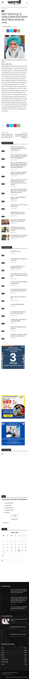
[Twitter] (11, 30)
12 (11, 544)
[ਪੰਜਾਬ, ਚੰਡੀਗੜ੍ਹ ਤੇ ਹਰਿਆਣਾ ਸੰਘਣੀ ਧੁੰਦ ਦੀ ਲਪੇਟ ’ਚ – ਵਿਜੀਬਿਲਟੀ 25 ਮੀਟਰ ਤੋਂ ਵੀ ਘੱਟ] (5, 276)
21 (19, 547)
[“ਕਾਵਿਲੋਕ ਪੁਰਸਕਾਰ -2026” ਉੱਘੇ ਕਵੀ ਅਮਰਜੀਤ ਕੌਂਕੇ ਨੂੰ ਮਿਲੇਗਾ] (5, 321)
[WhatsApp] (18, 30)
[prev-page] (2, 243)
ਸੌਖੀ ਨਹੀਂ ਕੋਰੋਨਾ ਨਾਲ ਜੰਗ (16, 251)
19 (11, 547)
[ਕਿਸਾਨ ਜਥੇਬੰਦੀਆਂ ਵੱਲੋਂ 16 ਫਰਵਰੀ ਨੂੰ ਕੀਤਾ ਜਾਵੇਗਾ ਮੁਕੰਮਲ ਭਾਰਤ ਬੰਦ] (5, 314)
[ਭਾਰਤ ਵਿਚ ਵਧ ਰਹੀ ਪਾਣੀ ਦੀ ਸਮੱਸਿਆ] (5, 636)
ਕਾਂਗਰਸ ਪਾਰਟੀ (8, 505)
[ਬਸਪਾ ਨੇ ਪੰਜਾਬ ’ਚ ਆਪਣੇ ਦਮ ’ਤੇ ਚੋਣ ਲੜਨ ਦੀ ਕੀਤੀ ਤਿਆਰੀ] (5, 207)
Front (3, 151)
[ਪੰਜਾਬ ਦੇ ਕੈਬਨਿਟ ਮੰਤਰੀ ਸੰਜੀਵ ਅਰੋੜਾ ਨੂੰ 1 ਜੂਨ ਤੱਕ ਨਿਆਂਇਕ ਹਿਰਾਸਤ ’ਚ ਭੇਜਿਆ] (5, 291)
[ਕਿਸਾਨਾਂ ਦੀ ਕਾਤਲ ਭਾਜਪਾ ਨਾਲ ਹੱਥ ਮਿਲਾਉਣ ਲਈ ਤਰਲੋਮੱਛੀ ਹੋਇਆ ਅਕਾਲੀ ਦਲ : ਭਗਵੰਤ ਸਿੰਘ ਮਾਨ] (5, 149)
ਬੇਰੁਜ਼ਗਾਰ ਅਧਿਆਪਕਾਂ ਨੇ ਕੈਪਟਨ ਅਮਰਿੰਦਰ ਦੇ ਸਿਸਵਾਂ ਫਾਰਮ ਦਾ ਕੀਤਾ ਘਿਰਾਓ (8, 136)
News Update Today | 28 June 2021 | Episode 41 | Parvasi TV (21, 136)
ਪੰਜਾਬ (6, 7)
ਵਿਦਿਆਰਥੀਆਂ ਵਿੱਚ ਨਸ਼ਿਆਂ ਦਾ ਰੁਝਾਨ (18, 627)
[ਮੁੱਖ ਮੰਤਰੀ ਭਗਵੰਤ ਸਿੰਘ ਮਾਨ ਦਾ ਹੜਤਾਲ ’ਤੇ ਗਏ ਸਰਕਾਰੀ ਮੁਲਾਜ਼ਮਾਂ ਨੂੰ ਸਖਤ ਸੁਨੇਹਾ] (5, 237)
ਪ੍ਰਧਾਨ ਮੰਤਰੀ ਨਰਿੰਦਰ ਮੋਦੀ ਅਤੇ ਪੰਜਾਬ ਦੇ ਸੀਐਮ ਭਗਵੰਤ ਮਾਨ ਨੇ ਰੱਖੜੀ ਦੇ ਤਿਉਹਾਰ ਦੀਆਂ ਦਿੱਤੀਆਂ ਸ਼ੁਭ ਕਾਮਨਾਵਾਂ (19, 191)
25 (7, 550)
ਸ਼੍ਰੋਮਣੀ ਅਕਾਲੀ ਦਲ (9, 508)
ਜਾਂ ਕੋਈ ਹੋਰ (7, 512)
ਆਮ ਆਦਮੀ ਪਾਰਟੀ (9, 503)
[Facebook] (8, 30)
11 (7, 544)
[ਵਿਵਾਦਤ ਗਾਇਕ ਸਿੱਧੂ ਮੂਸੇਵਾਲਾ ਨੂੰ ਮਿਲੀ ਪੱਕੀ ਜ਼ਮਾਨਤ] (5, 329)
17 (3, 547)
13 (15, 544)
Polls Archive (5, 522)
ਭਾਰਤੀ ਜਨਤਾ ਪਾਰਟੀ (9, 510)
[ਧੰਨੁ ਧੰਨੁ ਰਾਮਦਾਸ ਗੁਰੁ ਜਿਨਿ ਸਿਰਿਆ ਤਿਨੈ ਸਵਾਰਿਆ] (5, 621)
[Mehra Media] (3, 27)
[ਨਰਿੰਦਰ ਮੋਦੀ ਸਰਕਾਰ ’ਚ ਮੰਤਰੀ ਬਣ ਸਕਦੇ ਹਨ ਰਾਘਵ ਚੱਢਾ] (5, 261)
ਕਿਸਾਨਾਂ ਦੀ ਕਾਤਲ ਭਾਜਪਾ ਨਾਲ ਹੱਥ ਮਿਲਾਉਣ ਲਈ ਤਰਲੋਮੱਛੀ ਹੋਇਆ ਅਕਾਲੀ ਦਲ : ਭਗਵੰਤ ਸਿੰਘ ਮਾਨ (18, 148)
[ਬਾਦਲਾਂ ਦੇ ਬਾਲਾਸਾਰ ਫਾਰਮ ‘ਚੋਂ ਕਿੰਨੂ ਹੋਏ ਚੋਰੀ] (5, 299)
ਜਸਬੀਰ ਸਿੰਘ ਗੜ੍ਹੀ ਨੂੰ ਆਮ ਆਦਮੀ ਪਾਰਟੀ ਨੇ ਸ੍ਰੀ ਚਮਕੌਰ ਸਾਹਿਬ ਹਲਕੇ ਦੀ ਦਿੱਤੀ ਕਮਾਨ (18, 229)
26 (11, 550)
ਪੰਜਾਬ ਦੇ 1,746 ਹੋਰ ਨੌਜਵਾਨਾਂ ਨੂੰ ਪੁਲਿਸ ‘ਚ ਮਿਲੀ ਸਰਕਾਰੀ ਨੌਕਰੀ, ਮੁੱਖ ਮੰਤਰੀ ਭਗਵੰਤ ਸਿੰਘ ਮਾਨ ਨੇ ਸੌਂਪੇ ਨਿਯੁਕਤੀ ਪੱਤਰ (19, 156)
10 (3, 544)
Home (3, 7)
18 (7, 547)
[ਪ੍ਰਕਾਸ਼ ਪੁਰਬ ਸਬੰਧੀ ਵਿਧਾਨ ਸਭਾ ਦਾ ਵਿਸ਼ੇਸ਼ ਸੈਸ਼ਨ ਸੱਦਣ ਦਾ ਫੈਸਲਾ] (5, 268)
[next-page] (5, 243)
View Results (14, 519)
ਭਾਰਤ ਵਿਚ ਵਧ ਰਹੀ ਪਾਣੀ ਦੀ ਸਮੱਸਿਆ (18, 634)
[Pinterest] (15, 30)
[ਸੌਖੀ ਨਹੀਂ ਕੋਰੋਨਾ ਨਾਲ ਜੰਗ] (5, 253)
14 (19, 544)
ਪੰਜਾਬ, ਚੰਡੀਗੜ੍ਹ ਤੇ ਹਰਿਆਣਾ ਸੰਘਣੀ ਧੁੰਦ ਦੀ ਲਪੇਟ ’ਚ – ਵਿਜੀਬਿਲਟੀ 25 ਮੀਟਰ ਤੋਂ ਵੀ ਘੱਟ (19, 275)
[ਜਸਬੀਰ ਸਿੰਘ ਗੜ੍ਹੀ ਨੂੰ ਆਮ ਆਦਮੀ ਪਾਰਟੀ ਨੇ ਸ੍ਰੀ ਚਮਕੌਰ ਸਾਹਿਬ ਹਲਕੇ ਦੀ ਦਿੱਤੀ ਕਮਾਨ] (5, 229)
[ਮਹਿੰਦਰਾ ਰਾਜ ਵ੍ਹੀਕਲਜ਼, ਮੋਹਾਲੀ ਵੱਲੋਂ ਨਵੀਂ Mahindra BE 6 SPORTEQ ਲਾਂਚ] (5, 174)
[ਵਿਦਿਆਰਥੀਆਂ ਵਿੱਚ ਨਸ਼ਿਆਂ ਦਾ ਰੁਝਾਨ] (5, 629)
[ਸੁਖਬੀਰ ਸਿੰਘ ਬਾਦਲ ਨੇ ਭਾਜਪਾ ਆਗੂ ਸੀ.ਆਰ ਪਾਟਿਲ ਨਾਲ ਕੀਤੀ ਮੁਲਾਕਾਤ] (5, 214)
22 (22, 547)
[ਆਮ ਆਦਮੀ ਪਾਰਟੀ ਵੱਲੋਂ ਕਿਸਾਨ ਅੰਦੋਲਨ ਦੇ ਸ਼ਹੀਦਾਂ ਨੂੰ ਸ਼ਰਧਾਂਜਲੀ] (5, 284)
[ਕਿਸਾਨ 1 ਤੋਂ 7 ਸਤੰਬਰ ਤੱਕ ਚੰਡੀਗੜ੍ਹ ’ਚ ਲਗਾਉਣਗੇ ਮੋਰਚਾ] (5, 199)
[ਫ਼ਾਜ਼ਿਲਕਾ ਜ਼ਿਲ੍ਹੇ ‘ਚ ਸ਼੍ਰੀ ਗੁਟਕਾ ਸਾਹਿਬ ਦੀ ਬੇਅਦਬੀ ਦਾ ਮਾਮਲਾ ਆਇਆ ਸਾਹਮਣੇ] (5, 336)
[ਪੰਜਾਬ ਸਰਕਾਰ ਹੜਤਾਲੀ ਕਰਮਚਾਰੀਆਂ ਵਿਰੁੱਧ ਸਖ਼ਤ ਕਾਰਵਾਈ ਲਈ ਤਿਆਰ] (5, 222)
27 (15, 550)
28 (19, 550)
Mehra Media (8, 26)
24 (3, 550)
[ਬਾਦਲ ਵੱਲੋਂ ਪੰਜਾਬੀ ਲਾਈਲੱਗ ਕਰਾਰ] (5, 306)
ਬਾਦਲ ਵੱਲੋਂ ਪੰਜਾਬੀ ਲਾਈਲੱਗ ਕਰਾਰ (17, 304)
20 (15, 547)
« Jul (3, 556)
